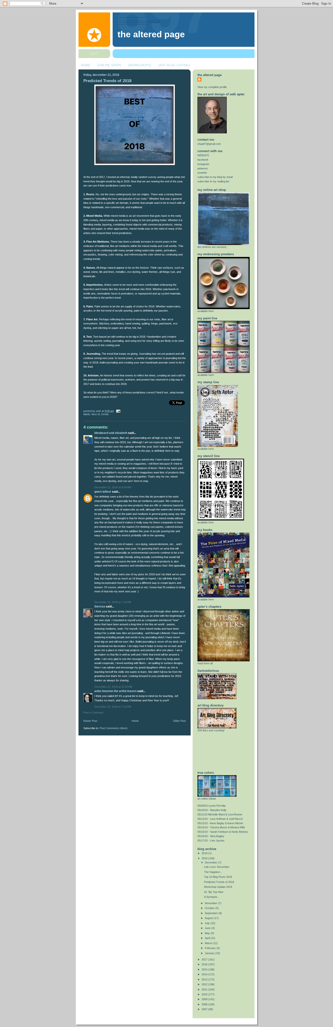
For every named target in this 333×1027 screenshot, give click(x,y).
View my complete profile (212, 87)
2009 (205, 999)
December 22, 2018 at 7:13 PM (112, 706)
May (208, 933)
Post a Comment (93, 712)
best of (96, 414)
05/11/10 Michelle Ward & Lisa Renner (219, 814)
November (211, 903)
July (207, 923)
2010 (205, 994)
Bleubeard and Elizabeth (110, 433)
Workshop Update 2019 (218, 886)
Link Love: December (216, 866)
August (209, 918)
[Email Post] (117, 411)
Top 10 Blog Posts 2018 (218, 876)
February (210, 948)
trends (105, 414)
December (211, 862)
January (210, 953)
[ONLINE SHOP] (109, 65)
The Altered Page (151, 34)
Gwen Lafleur (102, 491)
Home (135, 720)
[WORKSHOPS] (139, 65)
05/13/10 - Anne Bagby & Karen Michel (220, 823)
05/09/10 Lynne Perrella (211, 805)
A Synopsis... (211, 896)
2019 (205, 853)
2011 (205, 989)
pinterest (202, 168)
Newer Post (90, 720)
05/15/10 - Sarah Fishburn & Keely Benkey (222, 831)
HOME (85, 65)
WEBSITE (203, 155)
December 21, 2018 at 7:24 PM (112, 602)
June (208, 928)
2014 (205, 974)
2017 (205, 959)
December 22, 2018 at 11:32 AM (113, 686)
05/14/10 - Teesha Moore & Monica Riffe (221, 827)
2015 (205, 969)
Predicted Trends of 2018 (107, 80)
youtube (202, 172)
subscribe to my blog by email (215, 177)
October (210, 908)
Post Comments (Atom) (113, 728)
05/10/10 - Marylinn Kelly (211, 810)
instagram (203, 164)
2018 (205, 858)
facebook (202, 159)
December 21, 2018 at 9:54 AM (112, 487)
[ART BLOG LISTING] (174, 65)
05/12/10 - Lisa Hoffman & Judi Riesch (220, 818)
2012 (205, 984)
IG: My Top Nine (213, 891)
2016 (205, 964)
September (211, 913)
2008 (205, 1004)
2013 (205, 979)
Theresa (99, 606)
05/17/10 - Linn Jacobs (211, 840)
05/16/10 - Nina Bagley (210, 836)
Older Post (179, 720)
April (208, 938)
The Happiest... (213, 872)
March (209, 943)
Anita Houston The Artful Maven (115, 691)
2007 (205, 1009)
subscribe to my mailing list (213, 181)
